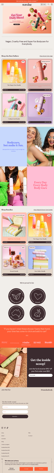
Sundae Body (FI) (5, 456)
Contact (30, 435)
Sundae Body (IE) (5, 453)
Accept (26, 469)
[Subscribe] (51, 375)
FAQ (29, 432)
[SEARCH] (48, 4)
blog (2, 441)
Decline (41, 469)
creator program (5, 444)
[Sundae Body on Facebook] (5, 428)
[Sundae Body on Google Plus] (7, 428)
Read (27, 335)
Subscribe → (15, 416)
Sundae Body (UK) (5, 447)
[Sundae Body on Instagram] (2, 428)
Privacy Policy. (34, 464)
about (2, 435)
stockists (3, 438)
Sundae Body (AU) (5, 450)
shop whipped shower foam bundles (43, 209)
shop (2, 432)
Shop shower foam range (46, 56)
